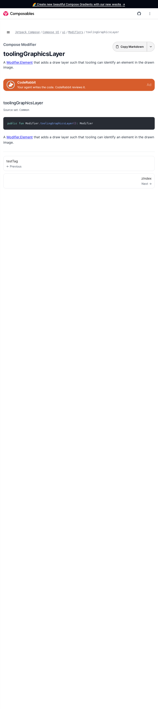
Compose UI (51, 32)
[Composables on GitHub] (139, 14)
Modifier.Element (20, 62)
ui (63, 32)
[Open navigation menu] (150, 14)
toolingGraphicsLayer (23, 102)
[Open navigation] (8, 32)
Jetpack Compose (27, 32)
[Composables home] (18, 14)
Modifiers (75, 32)
